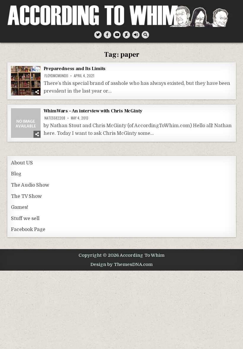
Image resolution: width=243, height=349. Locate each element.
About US (22, 163)
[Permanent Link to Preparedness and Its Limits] (26, 81)
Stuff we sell (25, 218)
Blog (16, 174)
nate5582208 (54, 118)
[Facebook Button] (107, 34)
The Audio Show (30, 185)
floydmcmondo (56, 75)
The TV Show (26, 196)
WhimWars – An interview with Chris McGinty (93, 111)
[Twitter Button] (98, 34)
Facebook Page (28, 229)
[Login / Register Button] (136, 34)
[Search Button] (145, 34)
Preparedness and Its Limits (75, 69)
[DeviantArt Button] (126, 34)
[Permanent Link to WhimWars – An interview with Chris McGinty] (26, 123)
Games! (19, 207)
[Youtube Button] (117, 34)
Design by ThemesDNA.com (121, 264)
